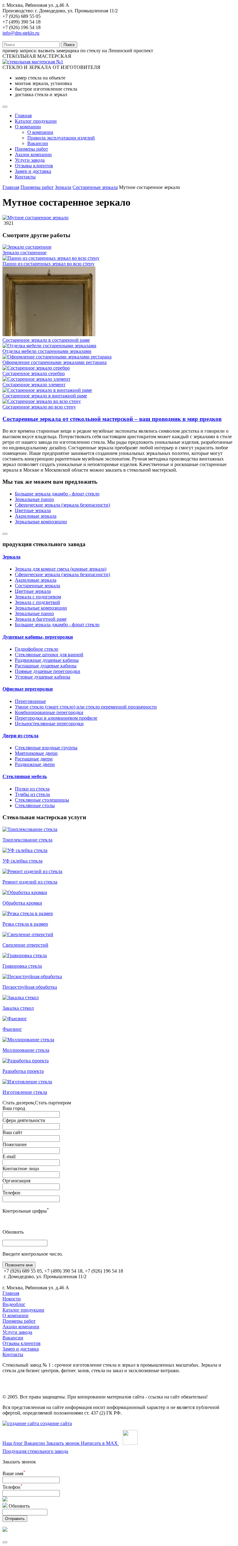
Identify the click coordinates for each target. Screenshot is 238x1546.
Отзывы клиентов (34, 165)
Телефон (11, 1192)
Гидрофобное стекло (36, 649)
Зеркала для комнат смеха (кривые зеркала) (60, 569)
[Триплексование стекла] (29, 829)
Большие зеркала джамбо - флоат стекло (57, 493)
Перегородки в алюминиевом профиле (56, 718)
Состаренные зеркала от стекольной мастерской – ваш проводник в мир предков (112, 419)
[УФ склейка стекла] (24, 850)
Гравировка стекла (22, 966)
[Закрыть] (4, 1542)
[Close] (4, 534)
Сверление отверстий (25, 945)
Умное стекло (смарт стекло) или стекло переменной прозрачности (86, 706)
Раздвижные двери (35, 764)
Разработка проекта (23, 1071)
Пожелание (14, 1144)
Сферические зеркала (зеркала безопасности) (62, 504)
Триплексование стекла (27, 839)
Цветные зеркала (33, 510)
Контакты (25, 176)
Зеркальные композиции (41, 521)
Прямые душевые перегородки (47, 671)
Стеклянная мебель (24, 776)
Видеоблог (13, 1304)
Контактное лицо (20, 1168)
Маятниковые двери (36, 753)
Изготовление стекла (24, 1092)
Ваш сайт (12, 1132)
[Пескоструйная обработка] (32, 976)
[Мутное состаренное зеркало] (35, 217)
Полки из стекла (32, 788)
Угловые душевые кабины (42, 676)
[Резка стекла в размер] (27, 913)
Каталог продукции (36, 121)
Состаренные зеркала (95, 187)
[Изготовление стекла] (27, 1081)
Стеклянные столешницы (42, 800)
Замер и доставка (33, 171)
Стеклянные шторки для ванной (49, 654)
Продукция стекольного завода (35, 1451)
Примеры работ (31, 149)
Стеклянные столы (35, 805)
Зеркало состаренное (24, 252)
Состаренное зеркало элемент (33, 384)
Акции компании (33, 154)
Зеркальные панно (34, 499)
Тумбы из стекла (32, 794)
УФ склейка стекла (22, 860)
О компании (28, 126)
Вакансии (37, 143)
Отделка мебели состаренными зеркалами (46, 351)
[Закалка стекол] (20, 997)
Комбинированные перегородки (49, 712)
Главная (23, 115)
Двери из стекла (20, 735)
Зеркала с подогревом (38, 596)
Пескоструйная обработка (29, 987)
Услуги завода (30, 160)
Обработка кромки (22, 903)
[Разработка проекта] (25, 1060)
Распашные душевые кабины (46, 665)
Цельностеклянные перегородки (49, 723)
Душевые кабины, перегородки (37, 637)
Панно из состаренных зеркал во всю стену (48, 263)
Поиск (69, 44)
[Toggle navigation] (4, 107)
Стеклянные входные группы (46, 747)
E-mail (8, 1156)
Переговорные (30, 701)
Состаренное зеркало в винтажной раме (44, 395)
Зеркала (63, 187)
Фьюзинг (12, 1029)
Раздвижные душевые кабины (47, 660)
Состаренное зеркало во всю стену (39, 406)
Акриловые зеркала (35, 516)
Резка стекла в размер (25, 924)
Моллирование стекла (25, 1050)
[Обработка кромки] (24, 892)
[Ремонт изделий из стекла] (32, 871)
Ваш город (13, 1108)
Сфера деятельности (23, 1120)
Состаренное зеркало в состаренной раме (46, 340)
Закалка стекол (18, 1008)
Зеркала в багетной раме (41, 619)
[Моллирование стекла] (28, 1039)
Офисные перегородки (27, 689)
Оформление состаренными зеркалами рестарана (54, 362)
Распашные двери (34, 758)
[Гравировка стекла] (24, 955)
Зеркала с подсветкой (37, 602)
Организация (16, 1180)
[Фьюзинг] (14, 1018)
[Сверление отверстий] (27, 934)
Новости (11, 1298)
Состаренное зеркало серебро (33, 373)
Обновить (13, 1232)
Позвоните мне (19, 1265)
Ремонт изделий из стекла (29, 881)
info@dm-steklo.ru (20, 33)
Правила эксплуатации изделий (61, 137)
